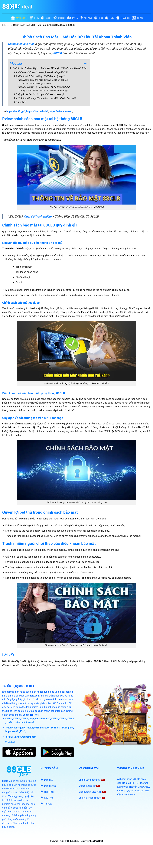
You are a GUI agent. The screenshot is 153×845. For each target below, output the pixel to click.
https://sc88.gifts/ (15, 731)
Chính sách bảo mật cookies (37, 83)
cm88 (10, 722)
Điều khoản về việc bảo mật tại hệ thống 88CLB (46, 87)
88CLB (5, 25)
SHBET (9, 736)
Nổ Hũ (36, 18)
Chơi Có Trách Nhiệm (38, 216)
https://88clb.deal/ (136, 779)
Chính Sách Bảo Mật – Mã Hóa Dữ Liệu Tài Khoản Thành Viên (49, 68)
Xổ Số (101, 18)
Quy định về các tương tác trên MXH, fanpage (45, 90)
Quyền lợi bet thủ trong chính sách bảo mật (41, 94)
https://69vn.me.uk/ (60, 111)
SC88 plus (67, 727)
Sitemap (131, 794)
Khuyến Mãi (125, 18)
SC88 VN (55, 727)
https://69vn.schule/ (37, 111)
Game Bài (61, 18)
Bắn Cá (75, 18)
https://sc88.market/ (38, 727)
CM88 (8, 718)
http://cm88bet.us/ (40, 718)
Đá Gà (112, 18)
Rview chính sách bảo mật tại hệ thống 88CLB (42, 72)
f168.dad (10, 742)
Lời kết (21, 102)
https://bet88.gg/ (15, 111)
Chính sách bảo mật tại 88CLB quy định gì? (41, 76)
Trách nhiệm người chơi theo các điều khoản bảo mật (46, 98)
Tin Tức (140, 18)
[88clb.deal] (17, 6)
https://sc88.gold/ (15, 727)
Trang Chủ (20, 18)
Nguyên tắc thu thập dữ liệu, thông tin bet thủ (45, 80)
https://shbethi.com (25, 736)
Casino (48, 18)
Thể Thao (88, 18)
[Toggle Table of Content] (84, 63)
